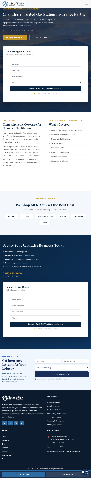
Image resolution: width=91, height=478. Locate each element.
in (10, 423)
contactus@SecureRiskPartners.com (65, 451)
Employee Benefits (54, 424)
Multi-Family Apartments (56, 413)
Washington (6, 455)
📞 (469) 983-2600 (39, 37)
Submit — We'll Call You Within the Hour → (45, 89)
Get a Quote (67, 474)
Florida (4, 444)
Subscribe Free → (61, 374)
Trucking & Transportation (57, 421)
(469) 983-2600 (12, 273)
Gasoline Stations (53, 402)
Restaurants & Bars (54, 410)
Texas (4, 436)
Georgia (5, 451)
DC (3, 459)
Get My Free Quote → (15, 37)
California (5, 440)
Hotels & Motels (53, 406)
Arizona (5, 448)
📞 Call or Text (23, 474)
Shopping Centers (54, 417)
